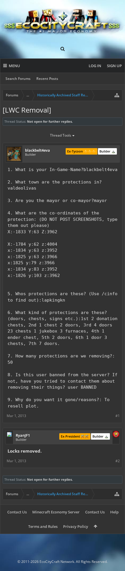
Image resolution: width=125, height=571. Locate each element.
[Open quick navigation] (117, 95)
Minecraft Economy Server (56, 512)
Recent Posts (47, 78)
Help (114, 512)
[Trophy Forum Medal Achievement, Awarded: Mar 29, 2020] (115, 435)
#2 (117, 461)
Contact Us (17, 512)
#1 (117, 416)
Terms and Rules (43, 526)
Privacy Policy (75, 526)
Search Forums (18, 78)
